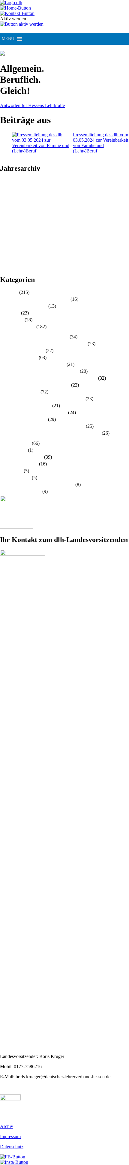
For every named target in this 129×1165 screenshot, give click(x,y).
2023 (5, 197)
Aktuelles (9, 292)
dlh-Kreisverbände (17, 326)
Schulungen (11, 470)
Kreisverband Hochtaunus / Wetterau (35, 384)
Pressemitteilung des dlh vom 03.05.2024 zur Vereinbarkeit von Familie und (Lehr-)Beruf (100, 142)
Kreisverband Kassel (19, 391)
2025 (5, 186)
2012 (5, 256)
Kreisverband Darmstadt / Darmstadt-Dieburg (43, 343)
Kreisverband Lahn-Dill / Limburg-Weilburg (42, 398)
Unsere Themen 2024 (20, 491)
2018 (5, 224)
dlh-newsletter (13, 450)
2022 (5, 202)
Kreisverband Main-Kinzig (25, 405)
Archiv (6, 1126)
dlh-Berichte (11, 319)
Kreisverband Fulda (19, 357)
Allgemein (10, 312)
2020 (5, 213)
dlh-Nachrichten (15, 443)
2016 (5, 234)
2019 (5, 218)
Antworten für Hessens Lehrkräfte (32, 105)
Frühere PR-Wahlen (19, 463)
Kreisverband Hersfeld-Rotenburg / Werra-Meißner (48, 378)
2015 (5, 240)
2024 (5, 191)
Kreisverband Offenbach (23, 419)
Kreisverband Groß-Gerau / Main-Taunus (39, 371)
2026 (5, 181)
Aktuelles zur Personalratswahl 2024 (34, 299)
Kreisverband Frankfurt (22, 350)
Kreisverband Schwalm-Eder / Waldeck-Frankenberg (50, 433)
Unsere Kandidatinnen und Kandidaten (37, 484)
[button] (8, 39)
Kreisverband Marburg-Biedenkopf (33, 412)
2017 (5, 229)
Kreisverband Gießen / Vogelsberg (32, 364)
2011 (4, 261)
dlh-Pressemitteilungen (21, 456)
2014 (5, 245)
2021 (5, 207)
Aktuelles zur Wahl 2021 (23, 306)
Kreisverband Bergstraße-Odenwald (34, 336)
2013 (5, 251)
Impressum (10, 1136)
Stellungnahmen (15, 477)
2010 (5, 267)
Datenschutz (11, 1146)
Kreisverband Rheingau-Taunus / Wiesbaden (42, 426)
